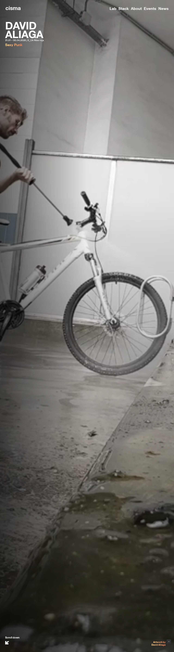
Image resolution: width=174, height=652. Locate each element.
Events (150, 8)
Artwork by (159, 642)
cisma (13, 7)
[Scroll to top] (169, 641)
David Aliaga (158, 644)
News (163, 8)
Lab (113, 8)
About (136, 8)
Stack (123, 8)
